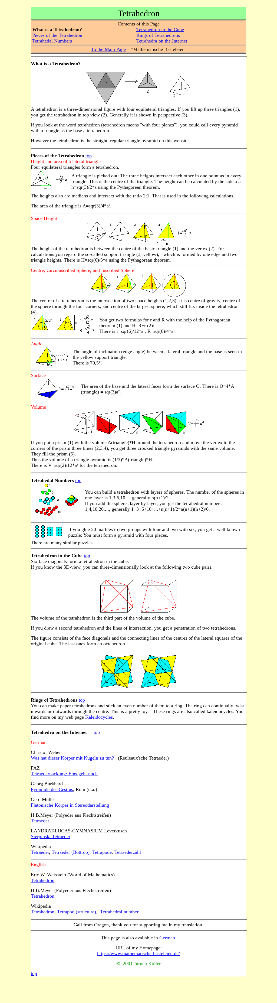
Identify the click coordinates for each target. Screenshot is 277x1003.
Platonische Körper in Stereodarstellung (70, 805)
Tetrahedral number (119, 911)
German (167, 937)
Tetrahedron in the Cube (160, 29)
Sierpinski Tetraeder (50, 836)
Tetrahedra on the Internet (162, 41)
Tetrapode (102, 852)
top (88, 155)
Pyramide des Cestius (52, 789)
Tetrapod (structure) (76, 911)
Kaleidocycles (99, 717)
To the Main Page (108, 49)
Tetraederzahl (127, 852)
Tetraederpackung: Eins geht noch (64, 773)
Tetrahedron (42, 880)
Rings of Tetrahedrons (158, 35)
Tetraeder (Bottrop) (71, 852)
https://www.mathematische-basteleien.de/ (138, 953)
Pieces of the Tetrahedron (57, 35)
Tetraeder (40, 820)
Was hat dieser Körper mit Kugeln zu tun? (72, 758)
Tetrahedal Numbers (52, 41)
